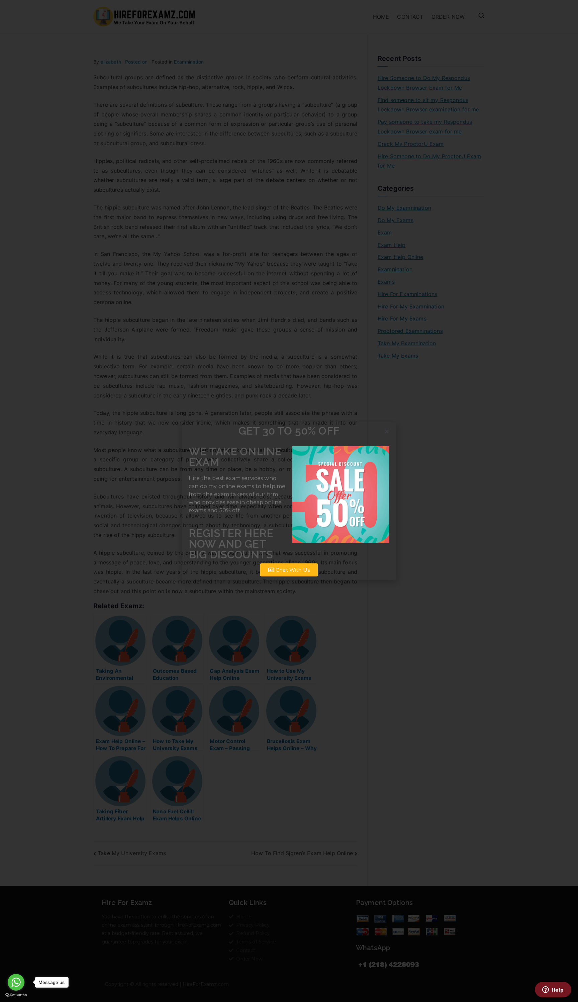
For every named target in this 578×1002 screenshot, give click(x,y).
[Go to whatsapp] (16, 982)
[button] (386, 431)
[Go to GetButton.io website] (16, 995)
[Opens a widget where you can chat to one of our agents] (553, 990)
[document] (289, 501)
